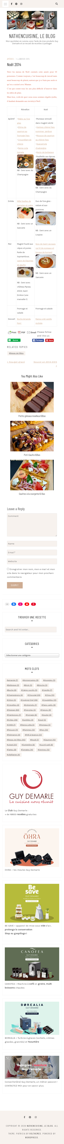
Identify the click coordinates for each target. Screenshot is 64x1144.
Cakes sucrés (29, 690)
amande (13, 680)
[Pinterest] (33, 604)
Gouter (47, 715)
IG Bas (13, 720)
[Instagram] (20, 604)
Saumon (50, 740)
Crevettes (13, 705)
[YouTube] (27, 604)
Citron (12, 700)
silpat (12, 745)
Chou (50, 695)
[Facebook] (24, 1117)
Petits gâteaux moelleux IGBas (32, 415)
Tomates (27, 750)
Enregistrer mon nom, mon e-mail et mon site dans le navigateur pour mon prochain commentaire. (31, 573)
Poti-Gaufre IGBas (32, 454)
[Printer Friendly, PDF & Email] (22, 332)
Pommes (29, 730)
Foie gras (30, 710)
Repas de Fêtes (17, 353)
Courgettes (49, 700)
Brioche (42, 685)
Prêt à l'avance (34, 735)
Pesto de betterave (45, 152)
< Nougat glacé (16, 362)
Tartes (12, 750)
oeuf (42, 720)
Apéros (10, 59)
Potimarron (14, 735)
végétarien (14, 755)
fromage (32, 715)
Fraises (46, 710)
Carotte (47, 690)
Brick (28, 685)
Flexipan (13, 710)
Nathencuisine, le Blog (32, 36)
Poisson (13, 730)
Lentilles (28, 720)
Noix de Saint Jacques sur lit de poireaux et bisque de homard (46, 248)
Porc (44, 730)
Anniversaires (31, 680)
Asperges (49, 680)
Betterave (13, 685)
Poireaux (45, 725)
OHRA (12, 725)
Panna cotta (27, 725)
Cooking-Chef (30, 700)
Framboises (14, 715)
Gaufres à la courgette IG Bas (32, 493)
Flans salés (49, 705)
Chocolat (34, 695)
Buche (12, 690)
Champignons (15, 695)
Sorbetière (29, 745)
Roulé (35, 740)
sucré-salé (47, 745)
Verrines (44, 750)
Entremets (31, 705)
